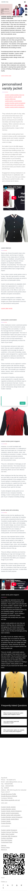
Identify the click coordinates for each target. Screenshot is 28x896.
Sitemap (3, 845)
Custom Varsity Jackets (8, 807)
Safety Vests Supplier (7, 834)
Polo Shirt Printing (6, 840)
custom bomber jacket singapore (15, 103)
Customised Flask (6, 842)
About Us (4, 849)
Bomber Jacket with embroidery (11, 815)
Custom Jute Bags (6, 838)
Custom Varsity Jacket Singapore (11, 811)
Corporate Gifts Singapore (9, 836)
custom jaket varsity (6, 308)
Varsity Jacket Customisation (10, 813)
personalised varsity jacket (13, 97)
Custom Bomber (6, 823)
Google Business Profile (8, 794)
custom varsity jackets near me (14, 95)
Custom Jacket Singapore (9, 830)
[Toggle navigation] (25, 2)
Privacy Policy (5, 847)
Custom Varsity (5, 821)
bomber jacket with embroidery (14, 105)
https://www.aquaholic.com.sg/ (10, 800)
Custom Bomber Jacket (8, 809)
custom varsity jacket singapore (14, 107)
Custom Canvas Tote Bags (9, 832)
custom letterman (10, 99)
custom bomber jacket (6, 75)
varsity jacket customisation (13, 101)
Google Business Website (9, 796)
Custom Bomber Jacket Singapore (11, 817)
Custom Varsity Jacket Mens (10, 819)
